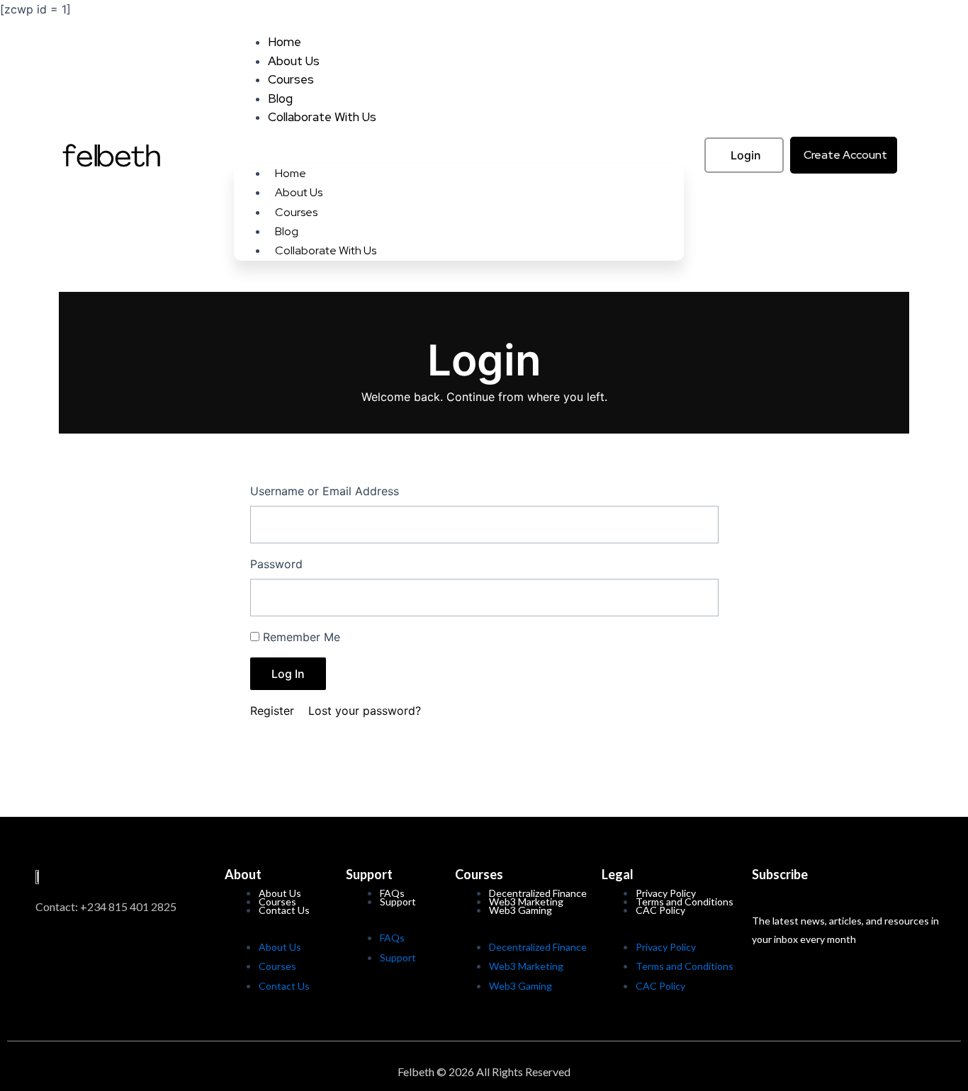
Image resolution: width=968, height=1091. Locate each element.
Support (398, 901)
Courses (291, 79)
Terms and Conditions (684, 966)
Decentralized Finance (538, 947)
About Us (294, 61)
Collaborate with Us (322, 117)
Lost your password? (364, 710)
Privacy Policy (666, 947)
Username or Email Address (324, 491)
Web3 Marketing (526, 966)
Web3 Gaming (520, 910)
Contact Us (284, 910)
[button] (459, 152)
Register (272, 710)
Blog (280, 98)
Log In (288, 674)
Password (276, 564)
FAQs (392, 938)
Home (284, 42)
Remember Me (301, 637)
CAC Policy (660, 910)
